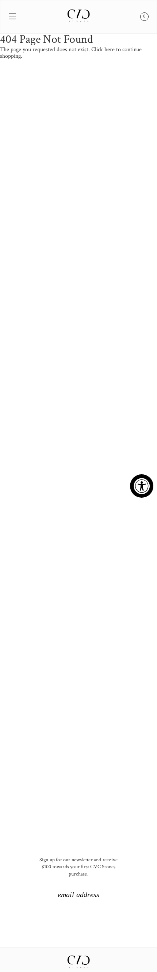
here (109, 49)
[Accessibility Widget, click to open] (141, 486)
